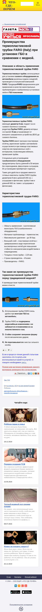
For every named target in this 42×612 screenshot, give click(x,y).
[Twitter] (31, 373)
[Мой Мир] (36, 373)
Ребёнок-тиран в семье (14, 424)
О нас (9, 577)
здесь (24, 362)
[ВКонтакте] (29, 373)
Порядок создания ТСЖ (14, 464)
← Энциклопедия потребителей (14, 24)
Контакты (17, 577)
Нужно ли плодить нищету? (16, 546)
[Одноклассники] (33, 373)
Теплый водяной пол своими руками (17, 505)
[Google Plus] (38, 373)
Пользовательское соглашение (21, 604)
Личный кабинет (31, 577)
